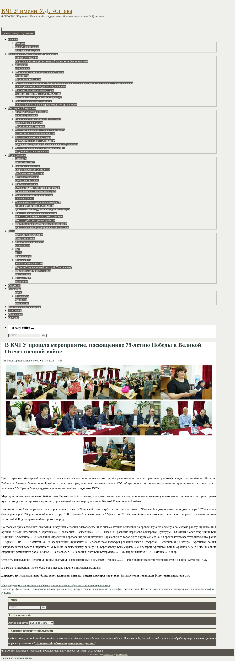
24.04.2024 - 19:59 (52, 360)
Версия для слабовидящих (16, 658)
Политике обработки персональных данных (65, 643)
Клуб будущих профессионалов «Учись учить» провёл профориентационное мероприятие (55, 585)
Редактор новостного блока (23, 360)
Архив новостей (18, 623)
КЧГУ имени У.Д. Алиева (36, 10)
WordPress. (122, 654)
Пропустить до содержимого (18, 33)
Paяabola (109, 654)
